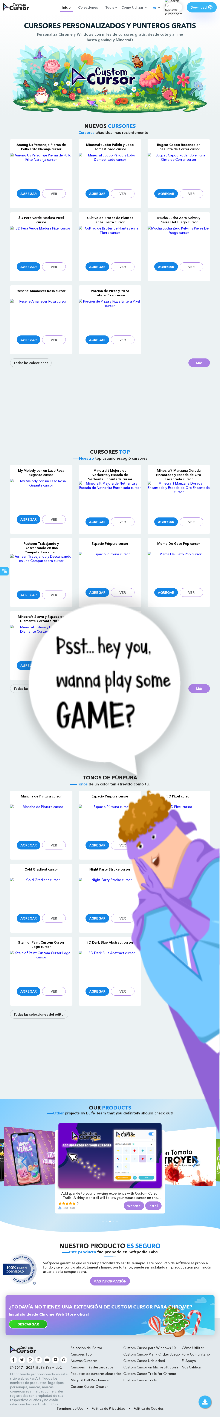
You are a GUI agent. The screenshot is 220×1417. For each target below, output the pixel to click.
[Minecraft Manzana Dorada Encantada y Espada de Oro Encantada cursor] (179, 496)
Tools (109, 7)
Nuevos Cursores (84, 1361)
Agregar (28, 193)
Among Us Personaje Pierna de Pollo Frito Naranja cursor (41, 146)
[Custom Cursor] (16, 7)
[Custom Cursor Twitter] (21, 1359)
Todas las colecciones (31, 363)
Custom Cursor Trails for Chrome (149, 1373)
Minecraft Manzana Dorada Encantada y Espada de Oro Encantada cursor (178, 474)
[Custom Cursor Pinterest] (30, 1359)
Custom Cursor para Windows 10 (149, 1348)
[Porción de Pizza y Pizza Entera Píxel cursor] (110, 314)
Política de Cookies (148, 1408)
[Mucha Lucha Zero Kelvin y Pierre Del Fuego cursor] (179, 241)
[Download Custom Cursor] (205, 1402)
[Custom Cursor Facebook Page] (13, 1359)
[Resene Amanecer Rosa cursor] (41, 314)
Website (134, 1206)
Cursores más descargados (92, 1367)
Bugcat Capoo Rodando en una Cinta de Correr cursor (178, 146)
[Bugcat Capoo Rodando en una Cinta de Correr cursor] (179, 168)
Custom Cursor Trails (140, 1380)
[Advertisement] (110, 408)
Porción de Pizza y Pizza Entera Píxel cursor (110, 293)
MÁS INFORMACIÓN (110, 1281)
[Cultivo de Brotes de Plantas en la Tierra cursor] (110, 241)
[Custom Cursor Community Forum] (63, 1359)
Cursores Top (81, 1354)
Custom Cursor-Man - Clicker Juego (151, 1354)
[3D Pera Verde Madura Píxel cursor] (41, 241)
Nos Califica (191, 1367)
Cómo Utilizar (132, 7)
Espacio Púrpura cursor (110, 543)
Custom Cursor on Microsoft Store (150, 1367)
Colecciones (88, 7)
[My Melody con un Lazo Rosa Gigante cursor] (41, 494)
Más (199, 363)
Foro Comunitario (196, 1354)
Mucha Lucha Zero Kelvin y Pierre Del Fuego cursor (178, 220)
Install (153, 1206)
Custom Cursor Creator (89, 1386)
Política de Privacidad (108, 1408)
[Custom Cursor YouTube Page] (47, 1359)
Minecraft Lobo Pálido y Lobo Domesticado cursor (110, 146)
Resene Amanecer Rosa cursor (41, 291)
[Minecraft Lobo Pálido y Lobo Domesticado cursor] (110, 168)
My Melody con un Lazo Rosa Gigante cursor (41, 472)
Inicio (66, 7)
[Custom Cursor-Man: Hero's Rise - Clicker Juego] (110, 1132)
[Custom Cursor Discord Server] (55, 1359)
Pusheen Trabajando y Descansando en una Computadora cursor (41, 547)
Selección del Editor (86, 1348)
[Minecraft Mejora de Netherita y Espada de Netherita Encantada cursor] (110, 496)
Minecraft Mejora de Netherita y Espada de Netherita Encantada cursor (110, 474)
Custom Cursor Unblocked (144, 1361)
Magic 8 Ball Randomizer (90, 1380)
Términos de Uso (70, 1408)
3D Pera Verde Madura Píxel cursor (41, 220)
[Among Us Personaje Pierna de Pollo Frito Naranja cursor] (41, 168)
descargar (28, 1324)
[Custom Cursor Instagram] (38, 1359)
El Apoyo (189, 1361)
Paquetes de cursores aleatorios (96, 1373)
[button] (24, 1161)
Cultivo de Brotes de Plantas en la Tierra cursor (110, 220)
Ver (54, 193)
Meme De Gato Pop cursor (178, 543)
